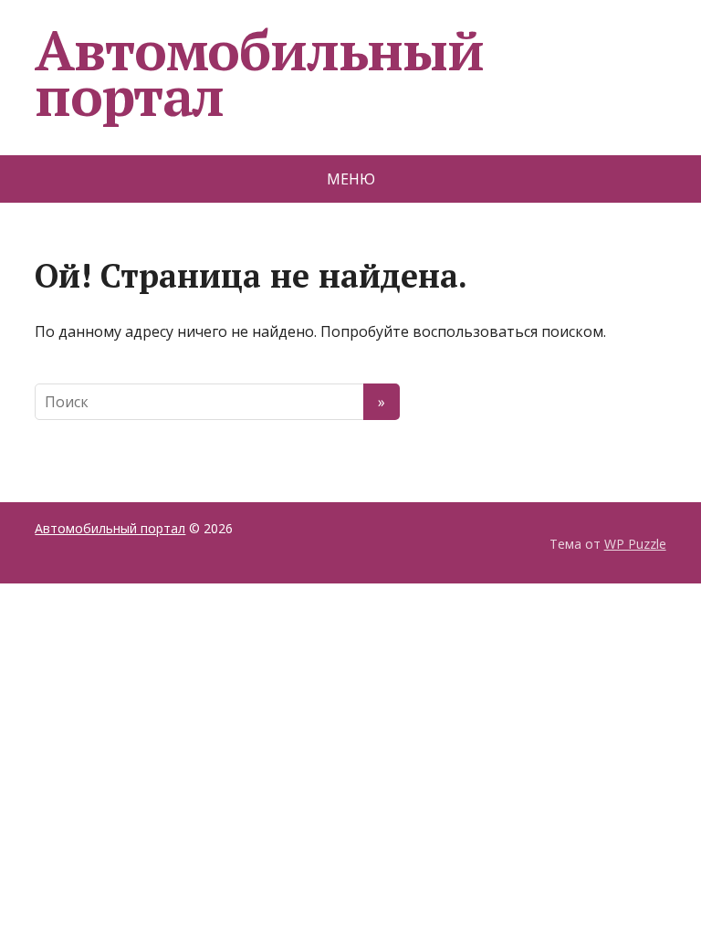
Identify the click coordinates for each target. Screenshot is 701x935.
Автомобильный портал (259, 73)
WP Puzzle (635, 543)
